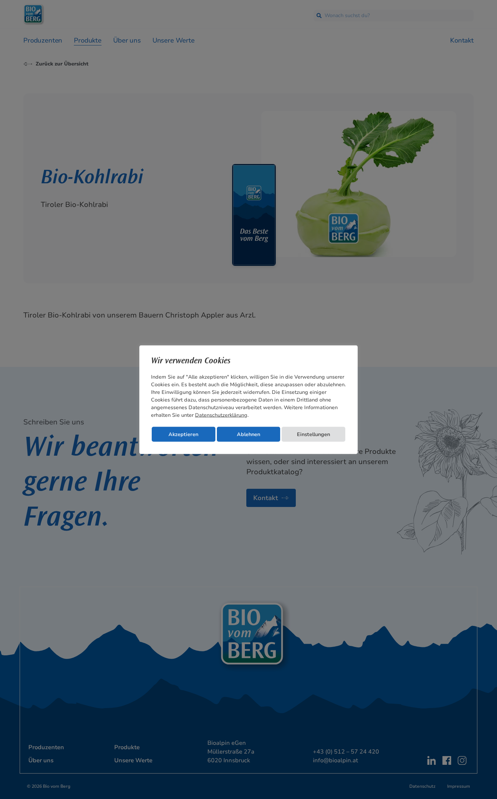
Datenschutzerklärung (221, 414)
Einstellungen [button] (313, 434)
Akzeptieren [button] (183, 434)
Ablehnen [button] (248, 434)
